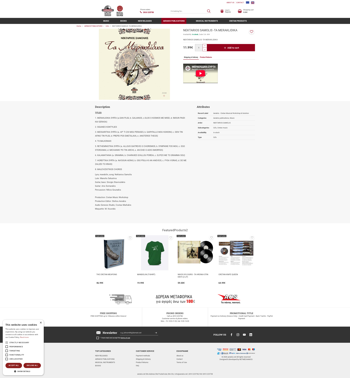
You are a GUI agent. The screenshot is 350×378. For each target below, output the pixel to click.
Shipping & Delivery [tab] (191, 57)
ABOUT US (230, 3)
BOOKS (123, 21)
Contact (180, 359)
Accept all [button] (14, 365)
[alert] (23, 347)
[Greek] (247, 2)
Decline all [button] (32, 365)
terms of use (125, 338)
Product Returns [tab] (206, 57)
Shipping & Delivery (143, 359)
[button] (251, 31)
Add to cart (233, 47)
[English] (252, 2)
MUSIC (106, 21)
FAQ (137, 366)
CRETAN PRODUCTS (238, 21)
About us (180, 356)
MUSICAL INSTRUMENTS (207, 21)
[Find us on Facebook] (231, 334)
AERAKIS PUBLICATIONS (174, 21)
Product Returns (142, 362)
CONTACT (240, 3)
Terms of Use (182, 362)
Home (79, 26)
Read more (24, 337)
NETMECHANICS (246, 359)
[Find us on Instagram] (238, 334)
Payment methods (143, 356)
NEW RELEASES (145, 21)
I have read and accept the (115, 338)
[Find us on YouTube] (244, 334)
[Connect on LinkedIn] (251, 334)
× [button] (41, 323)
